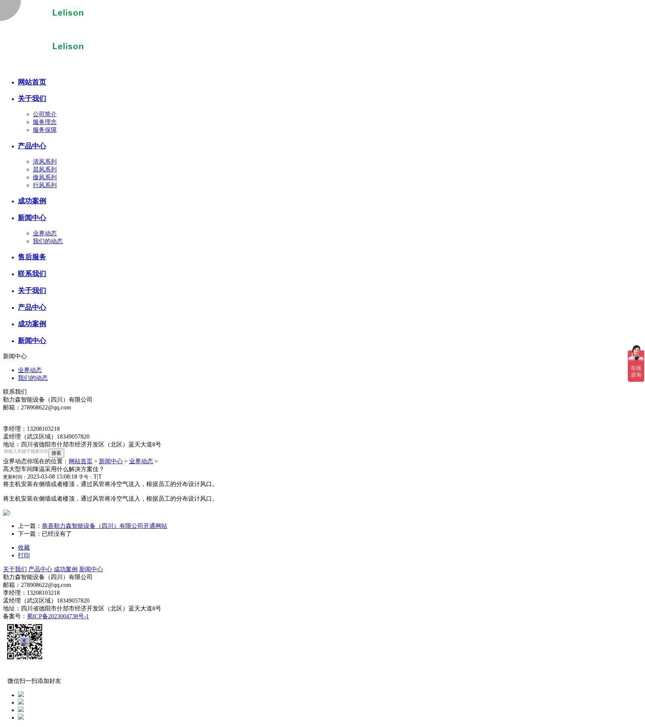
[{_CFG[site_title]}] (70, 34)
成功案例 (66, 569)
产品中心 (40, 569)
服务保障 (45, 130)
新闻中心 (111, 461)
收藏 (24, 547)
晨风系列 (45, 169)
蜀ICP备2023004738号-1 (58, 616)
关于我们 (15, 569)
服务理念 (45, 122)
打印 (24, 555)
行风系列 (45, 185)
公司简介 (45, 114)
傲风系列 (45, 177)
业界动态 (45, 233)
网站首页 (81, 461)
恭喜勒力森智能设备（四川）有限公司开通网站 (104, 526)
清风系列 (45, 161)
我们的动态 (48, 241)
